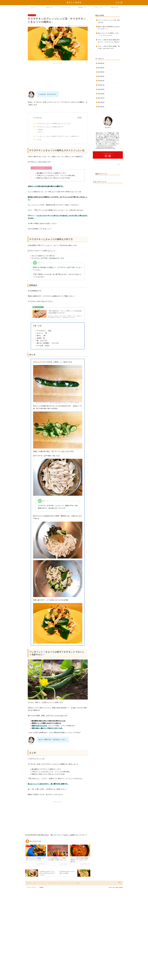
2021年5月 (101, 106)
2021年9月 (101, 89)
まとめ (39, 139)
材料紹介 (41, 129)
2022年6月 (101, 67)
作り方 (40, 132)
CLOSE (79, 117)
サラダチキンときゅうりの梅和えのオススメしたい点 (53, 123)
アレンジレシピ (66, 7)
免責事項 (41, 887)
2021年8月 (101, 93)
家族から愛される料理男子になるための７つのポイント (109, 28)
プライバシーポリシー (32, 887)
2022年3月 (101, 76)
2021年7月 (101, 98)
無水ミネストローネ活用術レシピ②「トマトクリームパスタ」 (108, 34)
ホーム (33, 7)
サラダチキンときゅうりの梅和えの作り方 (50, 127)
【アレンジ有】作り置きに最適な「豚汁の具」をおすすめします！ (109, 47)
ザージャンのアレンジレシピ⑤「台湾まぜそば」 (109, 21)
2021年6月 (101, 102)
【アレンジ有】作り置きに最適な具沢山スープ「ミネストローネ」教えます (109, 41)
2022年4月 (101, 72)
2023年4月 (101, 63)
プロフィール (98, 7)
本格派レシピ (82, 7)
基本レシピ (49, 7)
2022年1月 (101, 85)
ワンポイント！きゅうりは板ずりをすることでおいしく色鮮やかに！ (58, 136)
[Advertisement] (58, 77)
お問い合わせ (115, 7)
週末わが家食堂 (74, 2)
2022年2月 (101, 80)
